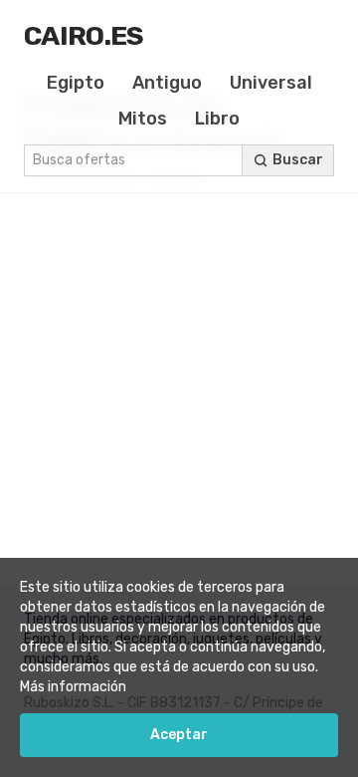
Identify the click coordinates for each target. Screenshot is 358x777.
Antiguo (167, 83)
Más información (73, 686)
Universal (271, 83)
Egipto (75, 83)
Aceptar (179, 734)
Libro (217, 119)
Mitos (142, 119)
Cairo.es (84, 36)
